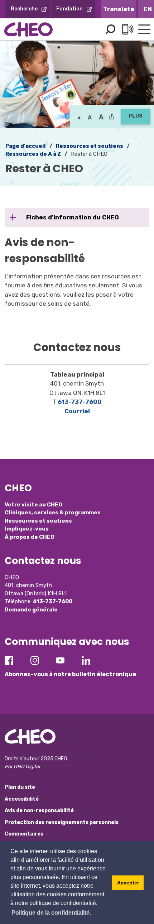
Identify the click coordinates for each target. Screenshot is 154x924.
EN (148, 9)
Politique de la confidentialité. (51, 913)
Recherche (24, 9)
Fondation (69, 9)
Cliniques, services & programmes (53, 512)
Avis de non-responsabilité (39, 810)
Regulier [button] (79, 117)
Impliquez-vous (27, 528)
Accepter (128, 883)
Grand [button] (90, 117)
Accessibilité (22, 799)
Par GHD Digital (22, 767)
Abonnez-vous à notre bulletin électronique (70, 674)
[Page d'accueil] (28, 29)
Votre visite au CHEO (33, 504)
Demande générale (31, 609)
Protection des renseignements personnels (62, 822)
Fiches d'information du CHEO (72, 217)
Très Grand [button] (101, 117)
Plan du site (20, 787)
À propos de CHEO (29, 537)
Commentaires (24, 834)
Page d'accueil (25, 146)
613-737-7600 (80, 401)
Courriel (77, 411)
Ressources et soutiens (89, 146)
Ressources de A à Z (33, 154)
